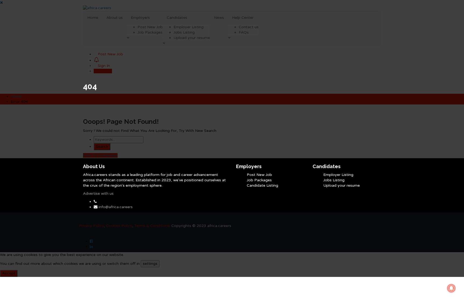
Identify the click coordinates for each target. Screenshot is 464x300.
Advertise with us (98, 193)
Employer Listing (338, 174)
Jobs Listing (334, 180)
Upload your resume (341, 185)
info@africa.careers (116, 207)
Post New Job (259, 174)
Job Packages (259, 180)
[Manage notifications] (451, 288)
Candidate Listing (262, 185)
